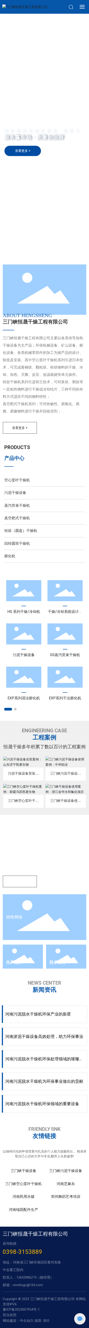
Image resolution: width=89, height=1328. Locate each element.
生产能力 (14, 962)
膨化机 (9, 556)
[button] (38, 256)
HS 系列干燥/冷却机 (23, 611)
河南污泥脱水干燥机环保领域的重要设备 (42, 1103)
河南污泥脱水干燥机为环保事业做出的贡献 (44, 1081)
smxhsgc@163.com (28, 1285)
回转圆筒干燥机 (17, 543)
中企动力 (27, 1321)
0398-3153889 (22, 1251)
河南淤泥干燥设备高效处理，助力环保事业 (44, 1036)
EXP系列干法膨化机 (65, 698)
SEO (46, 1321)
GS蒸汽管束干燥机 (65, 655)
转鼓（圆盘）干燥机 (20, 530)
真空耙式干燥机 (17, 518)
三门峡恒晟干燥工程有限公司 (35, 322)
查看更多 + (23, 151)
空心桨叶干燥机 (17, 480)
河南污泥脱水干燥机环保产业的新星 (38, 1014)
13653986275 (26, 1277)
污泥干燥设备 (15, 492)
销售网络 (14, 917)
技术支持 (58, 962)
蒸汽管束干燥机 (17, 505)
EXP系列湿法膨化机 (24, 698)
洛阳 (37, 1321)
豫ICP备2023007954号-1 (21, 1309)
